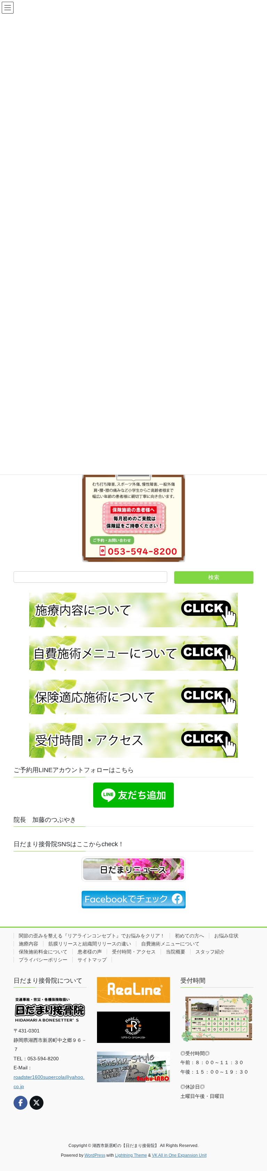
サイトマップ (92, 959)
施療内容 (28, 943)
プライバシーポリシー (43, 959)
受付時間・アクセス (134, 951)
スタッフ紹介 (210, 951)
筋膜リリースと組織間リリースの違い (89, 943)
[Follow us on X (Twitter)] (36, 1103)
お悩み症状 (226, 935)
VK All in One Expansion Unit (179, 1155)
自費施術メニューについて (170, 943)
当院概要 (175, 951)
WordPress (94, 1155)
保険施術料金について (43, 951)
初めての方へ (189, 935)
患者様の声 (90, 951)
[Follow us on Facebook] (20, 1103)
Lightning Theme (131, 1155)
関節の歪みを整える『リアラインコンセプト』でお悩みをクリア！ (92, 935)
